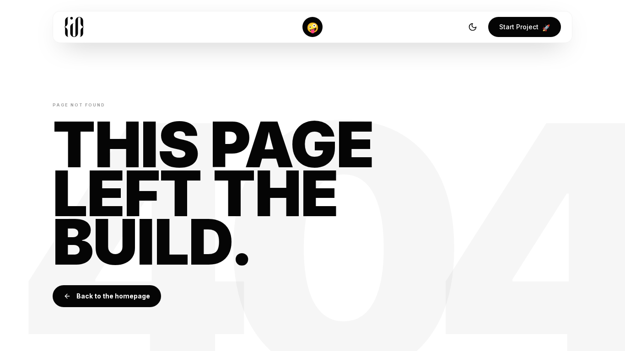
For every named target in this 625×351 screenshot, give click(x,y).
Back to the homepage (113, 296)
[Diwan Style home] (74, 27)
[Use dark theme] (473, 27)
